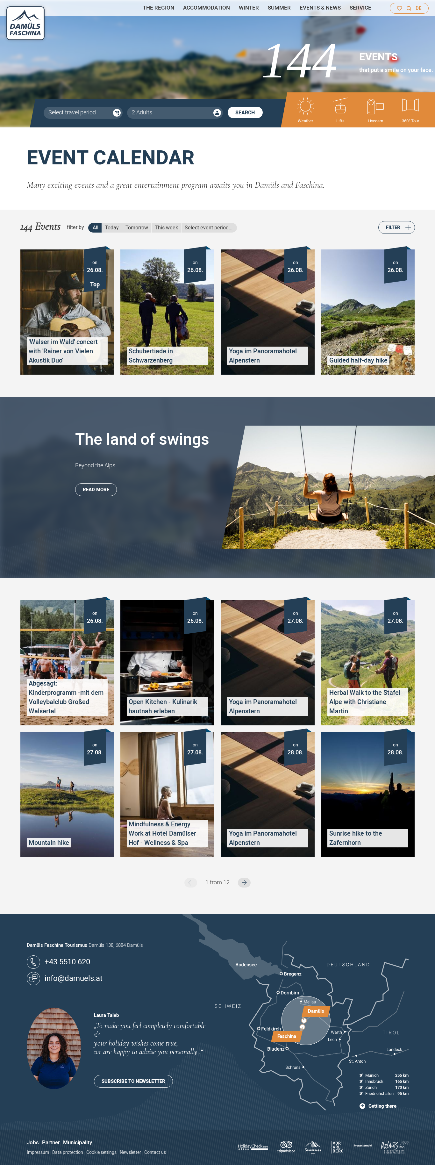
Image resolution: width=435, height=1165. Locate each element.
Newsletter (130, 1152)
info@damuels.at (74, 978)
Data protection (67, 1152)
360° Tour (410, 121)
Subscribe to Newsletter (133, 1081)
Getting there (382, 1106)
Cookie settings (101, 1152)
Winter (249, 8)
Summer (279, 8)
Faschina (286, 1036)
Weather (305, 121)
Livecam (375, 121)
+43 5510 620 (67, 961)
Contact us (155, 1152)
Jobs (33, 1143)
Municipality (77, 1143)
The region (158, 8)
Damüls (316, 1011)
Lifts (340, 121)
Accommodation (206, 8)
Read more (96, 489)
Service (360, 8)
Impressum (38, 1152)
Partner (51, 1143)
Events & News (320, 8)
